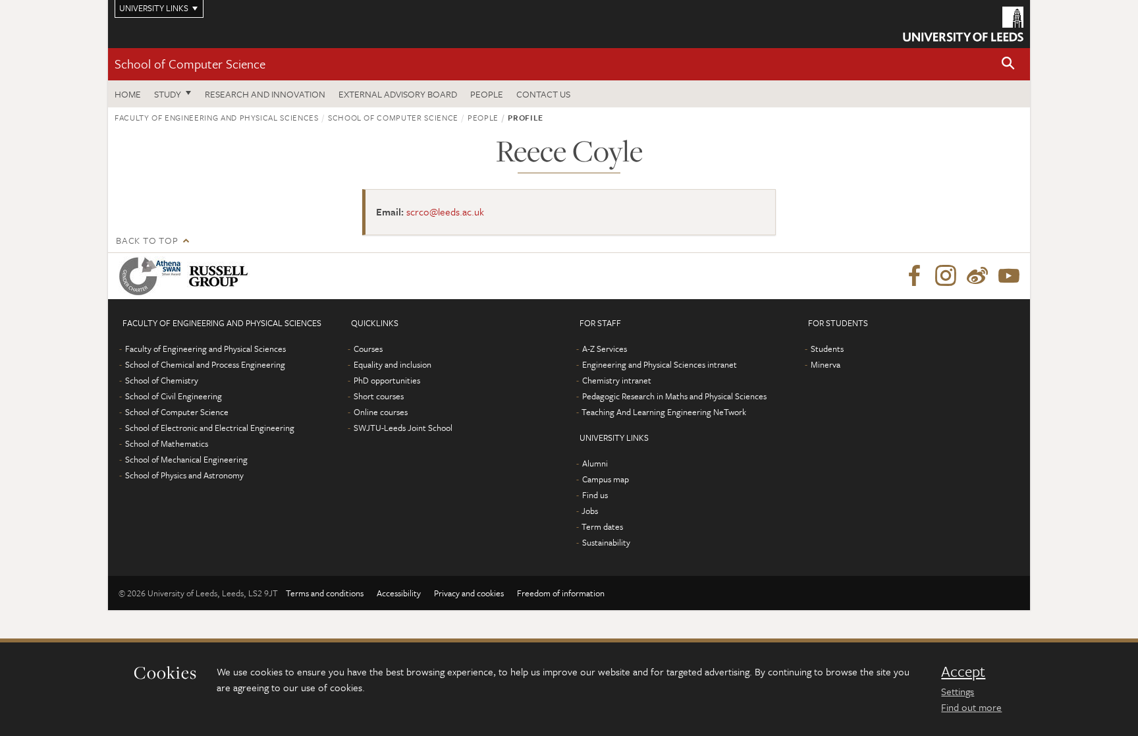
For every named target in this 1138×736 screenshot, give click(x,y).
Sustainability (606, 542)
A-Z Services (604, 348)
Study (167, 94)
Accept (963, 671)
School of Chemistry (161, 380)
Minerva (825, 364)
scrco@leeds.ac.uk (445, 211)
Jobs (590, 510)
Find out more (971, 707)
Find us (595, 494)
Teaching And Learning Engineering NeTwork (664, 411)
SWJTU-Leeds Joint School (403, 427)
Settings (957, 691)
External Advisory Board (398, 94)
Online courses (381, 411)
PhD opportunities (387, 380)
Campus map (605, 479)
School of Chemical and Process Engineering (205, 364)
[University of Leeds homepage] (963, 24)
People (486, 94)
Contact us (543, 94)
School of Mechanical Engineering (186, 459)
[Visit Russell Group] (221, 276)
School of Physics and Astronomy (184, 475)
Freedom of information (561, 593)
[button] (1008, 64)
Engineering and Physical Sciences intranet (659, 364)
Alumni (595, 463)
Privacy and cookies (469, 593)
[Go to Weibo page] (977, 276)
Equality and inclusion (392, 364)
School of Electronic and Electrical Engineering (209, 427)
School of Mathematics (166, 443)
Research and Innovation (265, 94)
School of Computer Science (190, 63)
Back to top (147, 240)
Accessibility (399, 593)
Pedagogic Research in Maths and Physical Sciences (674, 396)
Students (827, 348)
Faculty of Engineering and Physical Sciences (217, 117)
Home (128, 94)
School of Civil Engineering (173, 396)
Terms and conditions (325, 593)
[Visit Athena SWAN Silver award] (153, 276)
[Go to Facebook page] (914, 276)
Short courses (379, 396)
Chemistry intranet (616, 380)
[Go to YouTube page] (1008, 276)
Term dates (602, 526)
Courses (368, 348)
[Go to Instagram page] (945, 276)
